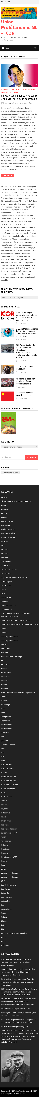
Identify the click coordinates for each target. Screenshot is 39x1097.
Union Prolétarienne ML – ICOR (19, 27)
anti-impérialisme (8, 537)
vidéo (3, 937)
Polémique (14, 92)
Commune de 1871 (8, 605)
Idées (3, 712)
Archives (4, 541)
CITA (3, 593)
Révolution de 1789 (9, 857)
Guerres (4, 696)
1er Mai (4, 497)
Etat (3, 660)
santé (3, 869)
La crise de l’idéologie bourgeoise (14, 1026)
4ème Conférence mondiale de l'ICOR (16, 501)
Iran (2, 736)
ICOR (3, 708)
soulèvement (6, 897)
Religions (5, 845)
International (6, 724)
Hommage (5, 704)
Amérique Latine (7, 529)
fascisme (4, 680)
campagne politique (9, 569)
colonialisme (6, 597)
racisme (4, 837)
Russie (3, 865)
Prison (3, 817)
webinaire (5, 945)
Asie (2, 545)
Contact (4, 628)
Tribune (4, 917)
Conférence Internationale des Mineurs (16, 620)
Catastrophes (6, 581)
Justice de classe (8, 744)
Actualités (5, 89)
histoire (4, 700)
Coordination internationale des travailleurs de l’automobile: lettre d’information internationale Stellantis (18, 972)
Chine (3, 589)
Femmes (4, 688)
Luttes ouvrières (7, 768)
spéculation (5, 901)
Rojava (4, 861)
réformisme (6, 841)
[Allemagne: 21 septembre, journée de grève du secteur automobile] (7, 379)
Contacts (4, 632)
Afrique (4, 513)
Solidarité (5, 893)
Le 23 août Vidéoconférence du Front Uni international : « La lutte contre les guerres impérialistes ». (27, 332)
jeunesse (4, 740)
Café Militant (6, 561)
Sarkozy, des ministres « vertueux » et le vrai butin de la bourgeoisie (19, 97)
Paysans (4, 809)
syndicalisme (6, 909)
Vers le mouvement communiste (14, 933)
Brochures (5, 549)
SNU (3, 881)
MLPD (3, 792)
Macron (4, 772)
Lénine (3, 748)
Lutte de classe (7, 764)
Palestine (5, 804)
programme (6, 821)
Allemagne (5, 525)
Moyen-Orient (6, 796)
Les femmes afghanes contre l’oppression (24, 394)
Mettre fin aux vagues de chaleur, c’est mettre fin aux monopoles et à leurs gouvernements (26, 316)
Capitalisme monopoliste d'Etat (14, 577)
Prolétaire (5, 825)
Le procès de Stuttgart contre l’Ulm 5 (24, 367)
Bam (23, 1093)
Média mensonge (8, 788)
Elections (5, 652)
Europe (4, 668)
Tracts (3, 913)
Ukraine (4, 921)
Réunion (4, 853)
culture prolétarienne (9, 636)
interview (5, 732)
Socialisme (5, 889)
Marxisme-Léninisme (9, 784)
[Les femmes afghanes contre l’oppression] (7, 393)
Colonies (4, 601)
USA (2, 929)
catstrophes (6, 585)
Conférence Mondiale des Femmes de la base (19, 624)
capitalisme (15, 89)
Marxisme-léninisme (9, 780)
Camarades (5, 565)
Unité (3, 925)
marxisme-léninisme (9, 776)
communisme (6, 609)
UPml (9, 103)
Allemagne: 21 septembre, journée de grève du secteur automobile (26, 381)
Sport (3, 905)
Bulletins (4, 557)
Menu (7, 48)
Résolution (5, 849)
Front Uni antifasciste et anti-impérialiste (18, 692)
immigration (6, 716)
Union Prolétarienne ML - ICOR (25, 1091)
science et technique (9, 873)
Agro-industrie (7, 521)
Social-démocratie (8, 885)
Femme (4, 684)
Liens (3, 752)
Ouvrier (4, 800)
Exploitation (6, 672)
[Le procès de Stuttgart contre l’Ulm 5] (7, 366)
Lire (2, 756)
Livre (3, 760)
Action (3, 505)
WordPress (15, 1093)
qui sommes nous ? (9, 833)
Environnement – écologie (11, 656)
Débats (4, 644)
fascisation (25, 89)
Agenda (4, 517)
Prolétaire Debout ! (9, 829)
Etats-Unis (5, 664)
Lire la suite (7, 175)
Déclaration (5, 648)
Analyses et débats (8, 533)
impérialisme (6, 720)
